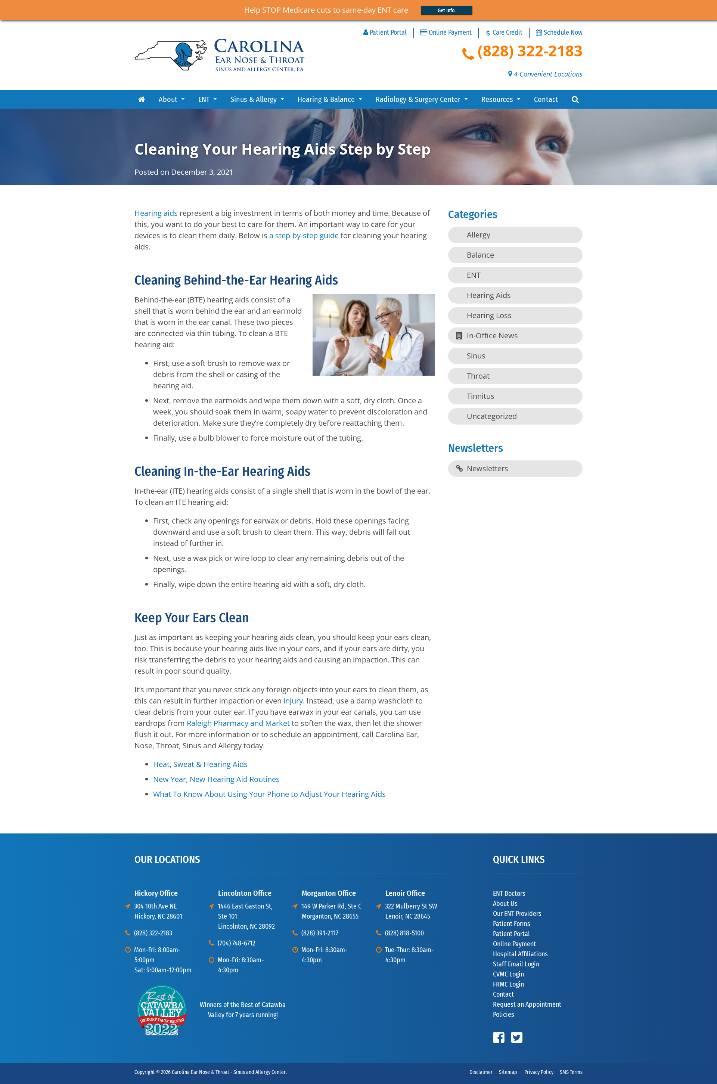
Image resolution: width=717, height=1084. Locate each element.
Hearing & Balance (326, 99)
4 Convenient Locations (547, 73)
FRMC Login (508, 984)
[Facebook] (499, 1037)
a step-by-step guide (304, 235)
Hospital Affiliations (520, 954)
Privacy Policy (538, 1072)
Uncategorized (492, 416)
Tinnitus (480, 396)
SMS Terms (571, 1072)
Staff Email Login (516, 964)
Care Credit (506, 32)
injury (293, 701)
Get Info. (447, 10)
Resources (497, 99)
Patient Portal (387, 32)
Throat (478, 376)
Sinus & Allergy (253, 99)
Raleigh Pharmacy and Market (238, 723)
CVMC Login (508, 974)
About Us (505, 904)
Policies (503, 1014)
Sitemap (508, 1072)
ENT (203, 99)
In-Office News (492, 335)
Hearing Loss (489, 315)
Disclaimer (481, 1072)
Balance (480, 255)
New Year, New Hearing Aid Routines (216, 779)
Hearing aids (156, 213)
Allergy (478, 235)
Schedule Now (562, 32)
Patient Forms (511, 924)
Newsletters (487, 468)
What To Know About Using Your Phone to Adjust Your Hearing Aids (269, 794)
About (168, 99)
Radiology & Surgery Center (418, 99)
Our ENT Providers (517, 914)
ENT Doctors (509, 893)
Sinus (476, 356)
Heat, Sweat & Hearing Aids (200, 764)
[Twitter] (516, 1037)
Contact (546, 99)
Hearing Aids (489, 295)
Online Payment (449, 32)
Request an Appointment (527, 1004)
